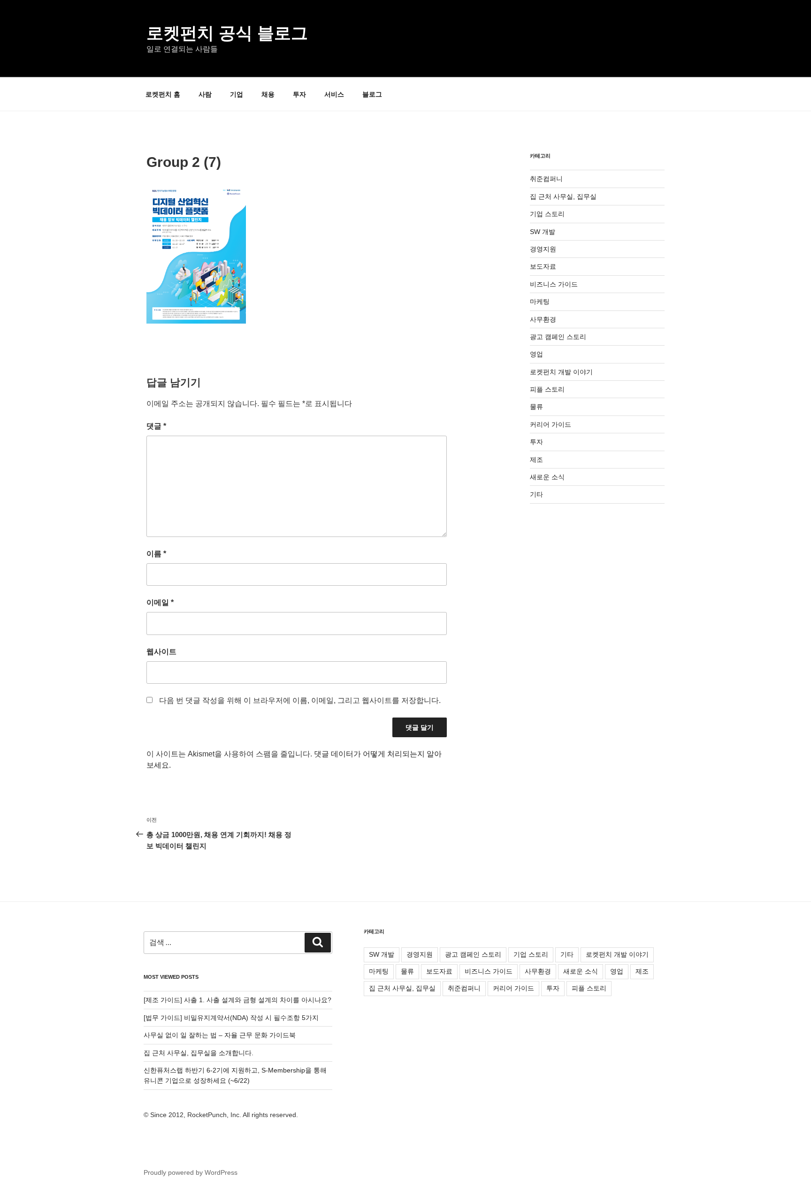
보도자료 (543, 266)
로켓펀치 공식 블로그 (227, 33)
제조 (536, 459)
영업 (536, 354)
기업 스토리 (547, 214)
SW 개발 (542, 231)
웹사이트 (161, 652)
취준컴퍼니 (546, 178)
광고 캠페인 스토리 (558, 336)
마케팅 (540, 301)
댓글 (156, 426)
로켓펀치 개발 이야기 (561, 372)
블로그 (372, 94)
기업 (236, 94)
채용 (268, 94)
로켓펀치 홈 (162, 94)
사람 (205, 94)
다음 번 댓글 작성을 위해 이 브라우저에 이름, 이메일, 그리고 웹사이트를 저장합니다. (300, 700)
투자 (299, 94)
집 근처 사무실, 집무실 (563, 196)
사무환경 (543, 319)
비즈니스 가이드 (554, 284)
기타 (536, 494)
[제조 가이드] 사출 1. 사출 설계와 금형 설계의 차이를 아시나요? (237, 1000)
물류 (536, 406)
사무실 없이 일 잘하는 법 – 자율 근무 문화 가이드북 (220, 1035)
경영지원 (543, 249)
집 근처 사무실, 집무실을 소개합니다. (198, 1053)
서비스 (334, 94)
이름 (156, 554)
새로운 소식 (547, 477)
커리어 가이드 (550, 424)
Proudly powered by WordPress (190, 1172)
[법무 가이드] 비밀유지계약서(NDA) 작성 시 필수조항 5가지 (231, 1017)
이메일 (160, 602)
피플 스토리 (547, 389)
